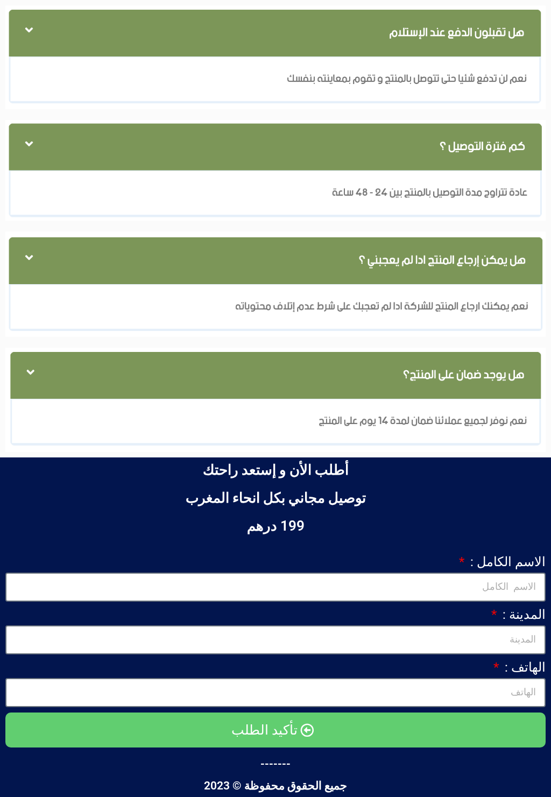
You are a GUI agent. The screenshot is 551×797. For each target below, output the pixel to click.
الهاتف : (523, 667)
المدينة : (522, 614)
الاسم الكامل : (506, 561)
